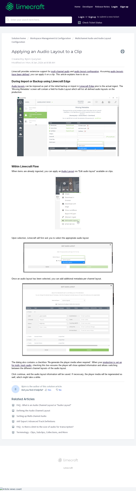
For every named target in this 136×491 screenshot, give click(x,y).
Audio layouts (18, 86)
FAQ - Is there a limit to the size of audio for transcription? (45, 426)
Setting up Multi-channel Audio (31, 416)
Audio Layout (67, 171)
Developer (88, 6)
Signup (92, 16)
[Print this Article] (122, 51)
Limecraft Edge (86, 86)
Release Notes (102, 6)
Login (81, 16)
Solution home (19, 38)
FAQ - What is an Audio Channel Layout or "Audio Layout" (44, 405)
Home (77, 6)
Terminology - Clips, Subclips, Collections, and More (42, 432)
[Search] (7, 20)
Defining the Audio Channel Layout (33, 410)
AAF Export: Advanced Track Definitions (36, 421)
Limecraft (68, 467)
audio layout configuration (86, 71)
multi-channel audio (60, 71)
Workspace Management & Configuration (50, 38)
